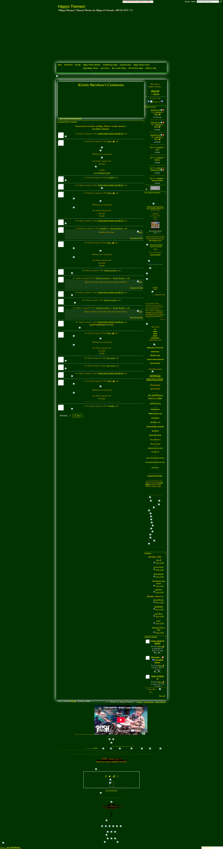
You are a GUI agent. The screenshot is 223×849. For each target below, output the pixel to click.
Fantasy (155, 331)
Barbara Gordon (110, 270)
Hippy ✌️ (111, 141)
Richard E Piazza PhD (158, 628)
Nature (155, 333)
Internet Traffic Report (111, 790)
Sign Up (187, 1)
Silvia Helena (158, 574)
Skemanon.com (155, 409)
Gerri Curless (159, 567)
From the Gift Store (136, 238)
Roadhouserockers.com (155, 413)
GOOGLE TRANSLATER (154, 377)
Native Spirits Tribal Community (155, 458)
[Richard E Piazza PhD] (148, 631)
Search (221, 1)
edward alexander (157, 180)
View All (162, 695)
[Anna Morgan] (148, 603)
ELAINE (103, 228)
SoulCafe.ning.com (155, 403)
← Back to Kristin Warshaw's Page (69, 118)
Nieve (157, 149)
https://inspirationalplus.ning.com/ (155, 462)
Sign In (193, 1)
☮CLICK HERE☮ (155, 254)
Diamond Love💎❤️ (157, 110)
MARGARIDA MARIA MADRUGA (110, 133)
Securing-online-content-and (155, 359)
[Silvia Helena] (148, 577)
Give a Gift (160, 562)
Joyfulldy (110, 177)
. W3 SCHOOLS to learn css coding (155, 396)
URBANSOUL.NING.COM (155, 448)
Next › (79, 415)
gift (126, 228)
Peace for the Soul (155, 444)
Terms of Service (160, 702)
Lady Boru (158, 613)
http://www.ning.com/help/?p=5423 (112, 761)
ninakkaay (158, 589)
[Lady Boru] (148, 617)
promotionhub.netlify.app (155, 476)
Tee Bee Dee (155, 431)
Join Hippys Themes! (100, 128)
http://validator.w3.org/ (155, 240)
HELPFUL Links (155, 355)
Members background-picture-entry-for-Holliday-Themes (155, 207)
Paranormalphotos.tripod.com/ (155, 426)
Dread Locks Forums (155, 435)
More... (155, 188)
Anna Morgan (158, 599)
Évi (151, 147)
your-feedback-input (102, 172)
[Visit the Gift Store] (139, 232)
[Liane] (148, 624)
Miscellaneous (155, 338)
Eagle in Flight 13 (157, 677)
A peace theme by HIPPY (157, 642)
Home (95, 748)
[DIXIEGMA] (148, 610)
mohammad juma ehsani (158, 582)
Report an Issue (149, 702)
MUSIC (155, 336)
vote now (155, 287)
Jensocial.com (155, 418)
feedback (10, 847)
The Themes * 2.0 (155, 422)
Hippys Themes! (71, 6)
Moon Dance (155, 467)
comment (158, 112)
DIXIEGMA (158, 606)
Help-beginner (155, 351)
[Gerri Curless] (148, 570)
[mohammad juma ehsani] (148, 584)
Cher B (158, 560)
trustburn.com (155, 451)
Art (155, 329)
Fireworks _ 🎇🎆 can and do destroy (157, 660)
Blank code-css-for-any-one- (155, 347)
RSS (147, 189)
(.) (155, 446)
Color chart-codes (155, 363)
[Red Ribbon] (69, 234)
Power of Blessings (155, 439)
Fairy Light (111, 358)
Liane (158, 620)
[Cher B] (148, 563)
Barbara (157, 160)
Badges (139, 702)
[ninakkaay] (148, 593)
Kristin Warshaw (117, 228)
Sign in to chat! (207, 847)
